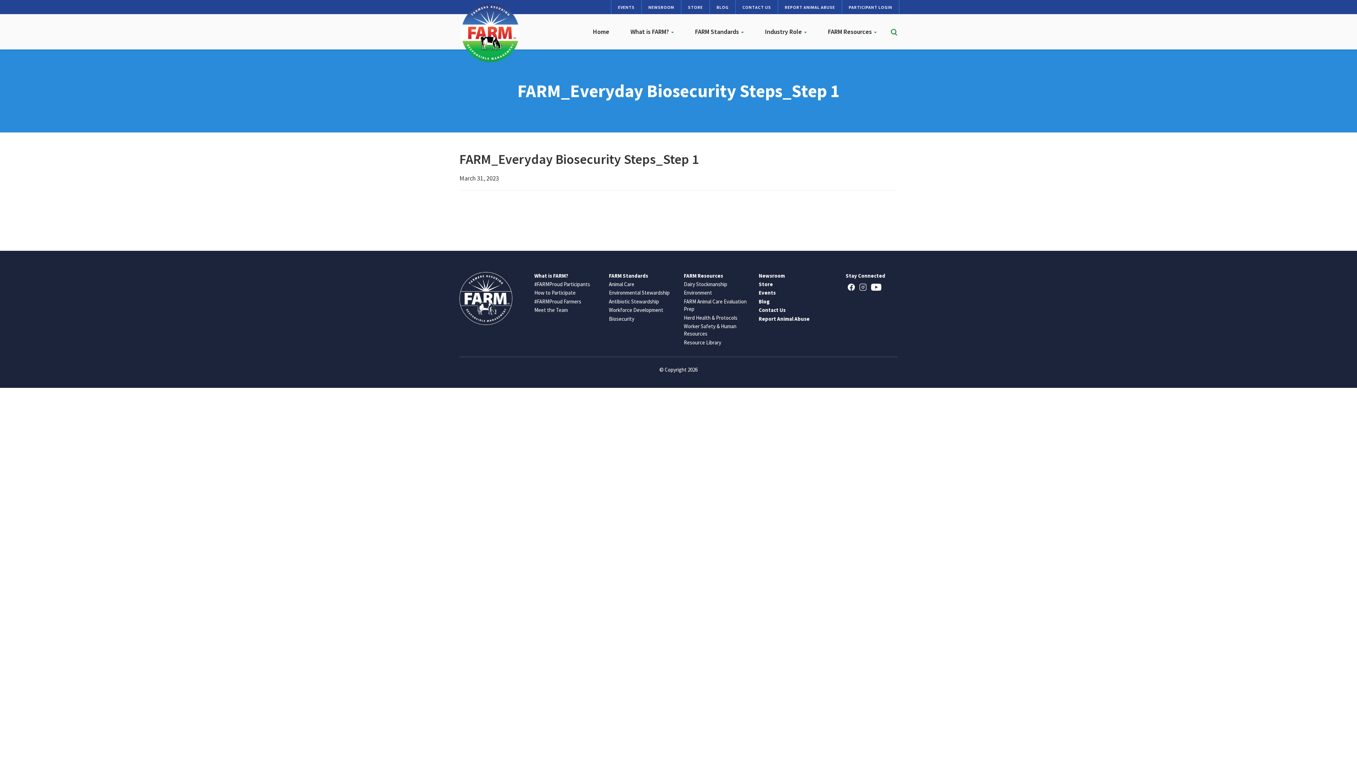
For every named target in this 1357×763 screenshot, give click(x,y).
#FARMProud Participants (562, 284)
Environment (698, 292)
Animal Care (621, 284)
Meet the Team (551, 310)
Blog (723, 7)
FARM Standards (717, 32)
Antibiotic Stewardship (634, 301)
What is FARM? (650, 32)
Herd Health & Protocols (711, 317)
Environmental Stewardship (639, 292)
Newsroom (661, 7)
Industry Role (784, 32)
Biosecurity (621, 318)
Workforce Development (636, 310)
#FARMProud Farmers (557, 301)
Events (626, 7)
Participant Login (870, 7)
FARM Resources (850, 32)
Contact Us (756, 7)
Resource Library (702, 342)
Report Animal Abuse (810, 7)
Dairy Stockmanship (705, 284)
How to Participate (555, 292)
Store (695, 7)
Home (601, 32)
